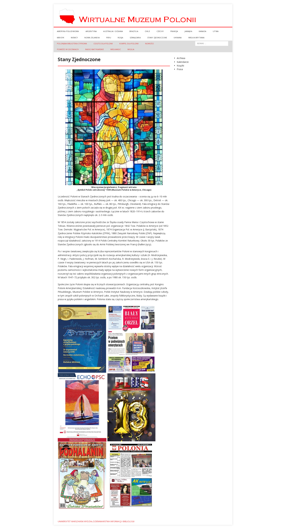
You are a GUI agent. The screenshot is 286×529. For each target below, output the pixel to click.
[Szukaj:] (211, 43)
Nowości (149, 43)
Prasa (180, 69)
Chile (147, 31)
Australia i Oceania (113, 31)
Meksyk (60, 37)
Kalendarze (183, 61)
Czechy (160, 31)
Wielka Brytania (196, 37)
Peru (108, 37)
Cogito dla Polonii (103, 43)
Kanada (202, 31)
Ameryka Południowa (68, 31)
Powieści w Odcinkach (68, 49)
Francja (174, 31)
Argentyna (91, 31)
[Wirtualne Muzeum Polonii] (143, 26)
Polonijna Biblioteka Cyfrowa (72, 43)
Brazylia (133, 31)
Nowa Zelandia (92, 37)
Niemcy (74, 37)
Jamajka (188, 31)
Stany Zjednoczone (157, 37)
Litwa (215, 31)
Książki (180, 65)
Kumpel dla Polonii (129, 43)
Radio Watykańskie (94, 49)
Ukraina (178, 37)
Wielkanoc (115, 49)
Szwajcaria (135, 37)
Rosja (120, 37)
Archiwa (181, 58)
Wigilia (130, 49)
